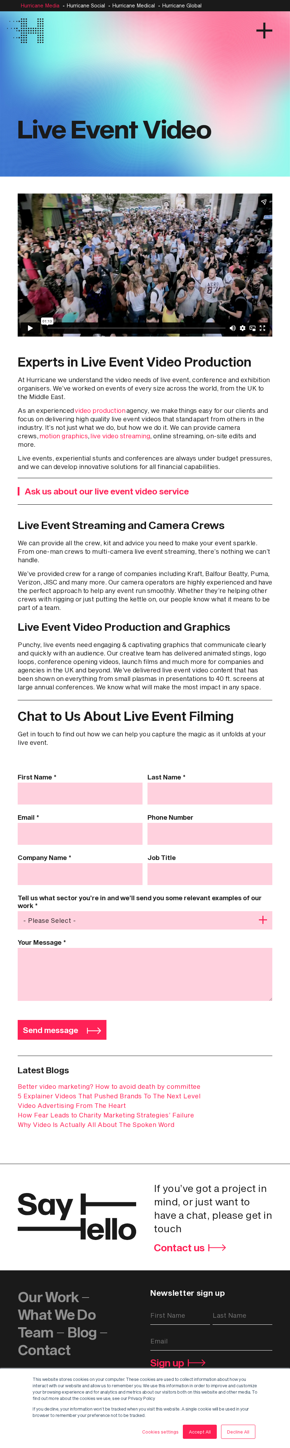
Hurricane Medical (133, 5)
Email (28, 817)
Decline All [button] (238, 1431)
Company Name (44, 857)
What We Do (57, 1314)
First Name (37, 777)
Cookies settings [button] (160, 1431)
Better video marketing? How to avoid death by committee (109, 1086)
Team (35, 1332)
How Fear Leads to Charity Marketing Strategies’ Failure (106, 1115)
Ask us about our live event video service (107, 491)
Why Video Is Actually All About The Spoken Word (96, 1124)
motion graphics (63, 436)
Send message (50, 1029)
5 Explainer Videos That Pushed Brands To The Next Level (109, 1096)
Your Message (42, 942)
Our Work (48, 1296)
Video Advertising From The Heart (72, 1105)
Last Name (166, 777)
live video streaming (120, 436)
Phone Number (170, 817)
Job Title (161, 857)
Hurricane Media (40, 5)
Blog (82, 1332)
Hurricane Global (182, 5)
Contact (44, 1349)
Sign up (167, 1362)
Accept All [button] (200, 1431)
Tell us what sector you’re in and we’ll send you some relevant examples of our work (140, 901)
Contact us (179, 1247)
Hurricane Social (85, 5)
